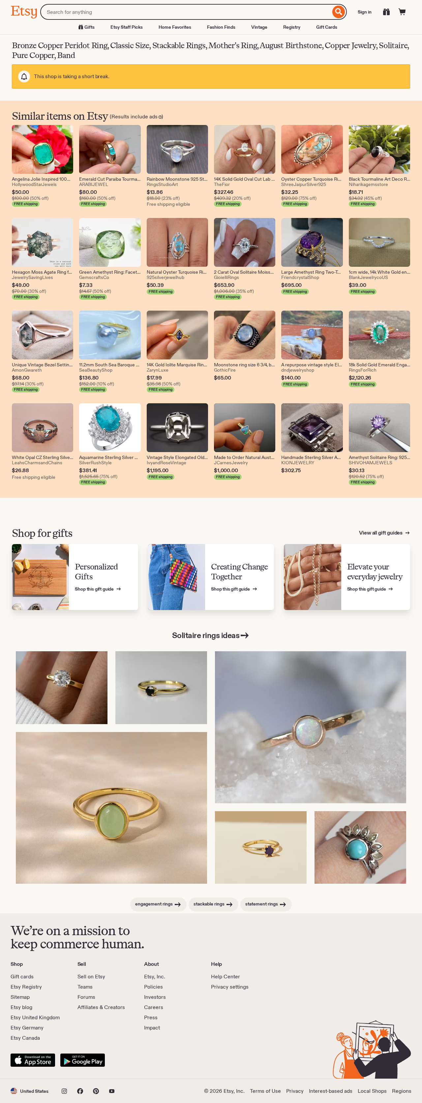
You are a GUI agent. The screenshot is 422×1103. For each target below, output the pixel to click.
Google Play (82, 1060)
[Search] (339, 12)
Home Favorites (175, 27)
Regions (401, 1091)
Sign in (365, 12)
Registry (291, 27)
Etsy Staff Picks (126, 27)
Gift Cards (326, 27)
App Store (33, 1060)
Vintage (259, 27)
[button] (29, 1091)
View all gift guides (381, 533)
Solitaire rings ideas (206, 635)
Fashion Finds (221, 27)
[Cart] (402, 12)
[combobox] (185, 12)
